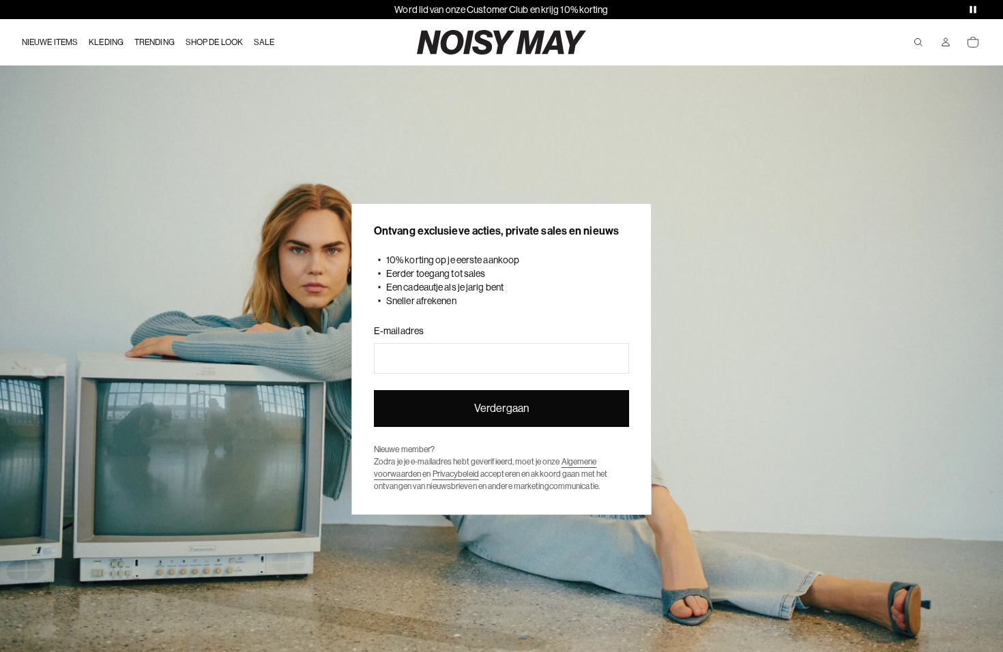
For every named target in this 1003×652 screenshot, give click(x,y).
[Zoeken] (918, 42)
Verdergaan (501, 408)
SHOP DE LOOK (214, 42)
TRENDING (154, 42)
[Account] (945, 42)
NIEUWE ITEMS (50, 42)
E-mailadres (399, 330)
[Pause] (973, 9)
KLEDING (106, 42)
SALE (264, 42)
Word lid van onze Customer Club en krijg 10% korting (501, 9)
